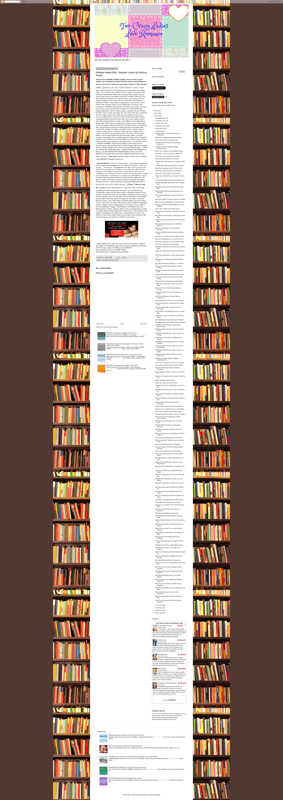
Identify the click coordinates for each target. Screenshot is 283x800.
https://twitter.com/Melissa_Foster (114, 248)
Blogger (157, 795)
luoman (145, 795)
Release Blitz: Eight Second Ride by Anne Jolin (169, 274)
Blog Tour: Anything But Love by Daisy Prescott (169, 239)
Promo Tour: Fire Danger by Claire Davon (167, 173)
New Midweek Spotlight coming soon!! (166, 513)
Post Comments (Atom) (111, 327)
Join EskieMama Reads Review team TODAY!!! (169, 320)
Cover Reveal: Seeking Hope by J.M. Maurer (168, 437)
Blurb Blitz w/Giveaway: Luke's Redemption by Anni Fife (125, 778)
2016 (155, 116)
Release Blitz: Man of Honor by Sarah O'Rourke (169, 300)
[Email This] (117, 257)
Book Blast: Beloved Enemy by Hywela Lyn (168, 560)
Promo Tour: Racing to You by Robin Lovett (168, 411)
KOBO (132, 156)
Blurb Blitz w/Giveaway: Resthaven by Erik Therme (122, 333)
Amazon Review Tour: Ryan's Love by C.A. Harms (170, 414)
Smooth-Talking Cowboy (164, 625)
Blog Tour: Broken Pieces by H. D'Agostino (168, 444)
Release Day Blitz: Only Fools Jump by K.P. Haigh (170, 199)
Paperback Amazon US (115, 159)
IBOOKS (144, 156)
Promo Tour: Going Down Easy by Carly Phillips (169, 362)
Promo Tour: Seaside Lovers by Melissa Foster (169, 151)
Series (117, 260)
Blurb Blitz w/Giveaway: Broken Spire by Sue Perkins (122, 365)
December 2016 (161, 118)
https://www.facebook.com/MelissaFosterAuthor (131, 246)
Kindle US (120, 156)
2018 (155, 110)
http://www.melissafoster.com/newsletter (125, 244)
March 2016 (159, 613)
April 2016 (159, 610)
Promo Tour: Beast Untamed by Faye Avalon (168, 171)
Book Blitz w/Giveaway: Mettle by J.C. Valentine (169, 263)
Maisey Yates (162, 627)
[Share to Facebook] (123, 257)
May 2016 (159, 608)
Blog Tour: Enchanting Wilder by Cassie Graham (169, 202)
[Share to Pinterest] (125, 257)
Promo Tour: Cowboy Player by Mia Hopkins (168, 137)
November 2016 (161, 121)
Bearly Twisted (161, 668)
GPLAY (138, 156)
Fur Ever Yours (161, 640)
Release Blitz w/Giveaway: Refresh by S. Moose (169, 165)
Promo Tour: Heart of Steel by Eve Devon (167, 156)
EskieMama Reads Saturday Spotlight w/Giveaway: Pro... (166, 359)
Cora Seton (162, 684)
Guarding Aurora (162, 654)
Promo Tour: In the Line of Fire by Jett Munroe (169, 153)
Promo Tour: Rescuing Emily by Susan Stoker (169, 365)
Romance (111, 260)
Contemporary (105, 260)
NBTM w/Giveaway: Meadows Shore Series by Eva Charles (124, 354)
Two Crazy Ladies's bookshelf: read (169, 623)
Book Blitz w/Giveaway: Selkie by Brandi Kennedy (170, 322)
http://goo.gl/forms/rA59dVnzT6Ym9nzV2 (164, 719)
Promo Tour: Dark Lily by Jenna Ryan (166, 383)
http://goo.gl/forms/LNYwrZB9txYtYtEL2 (163, 105)
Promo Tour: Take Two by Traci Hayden (167, 244)
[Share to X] (121, 257)
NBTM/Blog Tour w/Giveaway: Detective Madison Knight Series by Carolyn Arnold (133, 756)
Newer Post (99, 324)
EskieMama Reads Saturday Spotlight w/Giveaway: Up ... (166, 147)
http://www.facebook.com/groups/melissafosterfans (112, 252)
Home (122, 324)
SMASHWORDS (102, 159)
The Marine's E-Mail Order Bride (167, 683)
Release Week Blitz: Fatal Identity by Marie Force (170, 180)
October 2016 (160, 123)
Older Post (144, 324)
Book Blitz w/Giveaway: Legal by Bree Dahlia (168, 545)
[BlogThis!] (119, 257)
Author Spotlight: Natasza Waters (165, 380)
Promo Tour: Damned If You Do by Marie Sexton (169, 241)
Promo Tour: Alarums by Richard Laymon (167, 209)
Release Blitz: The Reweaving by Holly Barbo (169, 406)
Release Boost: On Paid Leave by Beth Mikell (169, 281)
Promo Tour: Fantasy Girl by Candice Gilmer (168, 451)
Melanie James (163, 641)
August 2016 (159, 128)
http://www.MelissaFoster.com (105, 250)
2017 (155, 113)
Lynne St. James (163, 656)
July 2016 (159, 131)
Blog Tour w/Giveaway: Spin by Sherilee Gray (169, 168)
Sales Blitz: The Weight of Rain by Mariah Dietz (169, 499)
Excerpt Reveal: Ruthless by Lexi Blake (167, 159)
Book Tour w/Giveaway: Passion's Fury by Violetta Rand (125, 746)
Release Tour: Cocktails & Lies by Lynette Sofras (169, 409)
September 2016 (161, 126)
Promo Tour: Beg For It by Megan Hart (166, 140)
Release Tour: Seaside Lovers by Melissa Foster (169, 236)
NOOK (127, 156)
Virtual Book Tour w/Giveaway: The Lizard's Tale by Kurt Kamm (127, 767)
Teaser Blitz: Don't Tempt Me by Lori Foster (168, 502)
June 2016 (159, 605)
